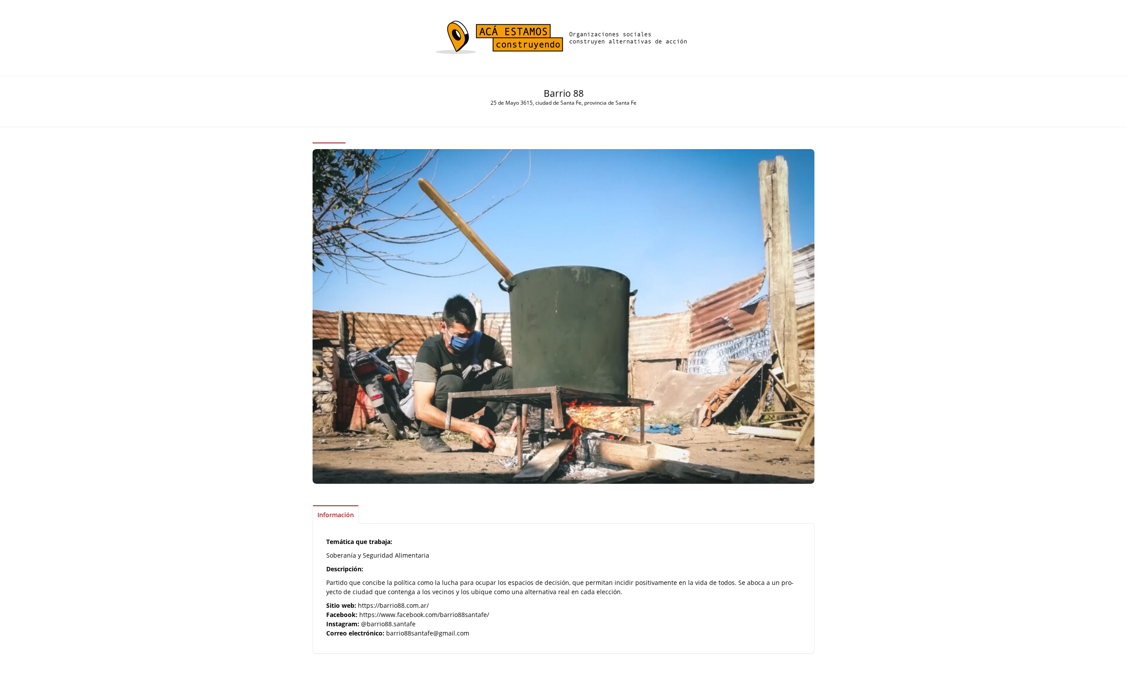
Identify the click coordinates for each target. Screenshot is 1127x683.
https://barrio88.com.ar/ (393, 605)
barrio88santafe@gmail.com (427, 633)
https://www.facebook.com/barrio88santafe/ (424, 614)
